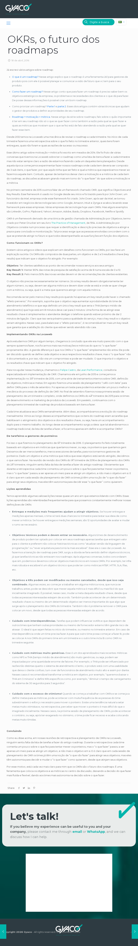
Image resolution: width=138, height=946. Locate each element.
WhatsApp (96, 832)
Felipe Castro (68, 369)
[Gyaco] (18, 9)
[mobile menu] (8, 23)
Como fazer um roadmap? (27, 91)
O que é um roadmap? (25, 76)
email (77, 832)
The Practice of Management (68, 222)
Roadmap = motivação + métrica (31, 116)
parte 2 (62, 106)
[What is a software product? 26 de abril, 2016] (135, 931)
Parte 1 (51, 106)
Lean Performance (91, 369)
